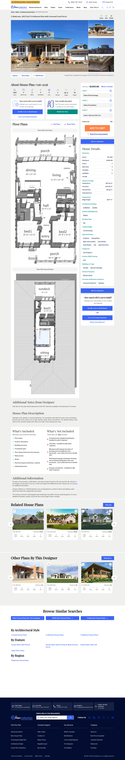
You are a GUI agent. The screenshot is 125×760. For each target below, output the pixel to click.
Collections (69, 7)
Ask (106, 18)
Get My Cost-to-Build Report (27, 112)
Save (101, 18)
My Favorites (42, 748)
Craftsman (86, 207)
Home (13, 12)
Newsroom (94, 744)
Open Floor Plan (103, 245)
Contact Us (41, 736)
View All (106, 558)
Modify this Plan (62, 112)
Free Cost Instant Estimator (97, 317)
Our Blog (93, 748)
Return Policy (42, 740)
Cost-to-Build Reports (71, 740)
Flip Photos (39, 75)
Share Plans (71, 124)
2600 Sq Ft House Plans (61, 618)
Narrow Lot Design (96, 268)
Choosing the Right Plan (18, 740)
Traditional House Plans (89, 635)
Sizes (60, 7)
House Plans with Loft (88, 645)
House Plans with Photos (20, 645)
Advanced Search (35, 7)
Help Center (41, 732)
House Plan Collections (18, 748)
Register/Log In (42, 744)
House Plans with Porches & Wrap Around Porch (62, 646)
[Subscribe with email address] (70, 717)
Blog (85, 7)
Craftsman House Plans (27, 12)
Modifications (68, 736)
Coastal (94, 207)
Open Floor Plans (17, 651)
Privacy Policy (29, 756)
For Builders (68, 748)
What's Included (69, 732)
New (46, 7)
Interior (15, 75)
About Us (93, 732)
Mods (79, 7)
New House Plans (16, 736)
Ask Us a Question (97, 141)
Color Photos (102, 241)
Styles (53, 7)
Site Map (47, 756)
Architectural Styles (17, 744)
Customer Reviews (97, 740)
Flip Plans (57, 124)
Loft (95, 245)
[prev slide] (11, 524)
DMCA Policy (38, 756)
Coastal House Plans (19, 635)
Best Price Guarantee (97, 736)
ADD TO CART (97, 128)
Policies (74, 483)
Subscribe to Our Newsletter (48, 713)
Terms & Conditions (16, 756)
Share (111, 18)
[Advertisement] (62, 682)
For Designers (68, 744)
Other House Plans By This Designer (26, 618)
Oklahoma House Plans (20, 660)
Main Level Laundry (89, 241)
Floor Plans (25, 75)
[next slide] (114, 524)
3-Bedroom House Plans (96, 618)
